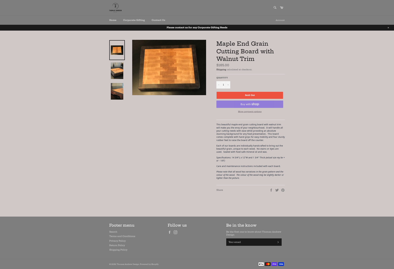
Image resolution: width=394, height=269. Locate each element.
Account (280, 20)
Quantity (222, 78)
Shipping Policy (118, 249)
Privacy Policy (117, 240)
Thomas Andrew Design (128, 264)
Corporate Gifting (134, 20)
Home (112, 20)
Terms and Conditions (122, 236)
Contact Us (158, 20)
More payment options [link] (250, 111)
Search (113, 231)
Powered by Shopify (149, 264)
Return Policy (117, 245)
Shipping (221, 69)
